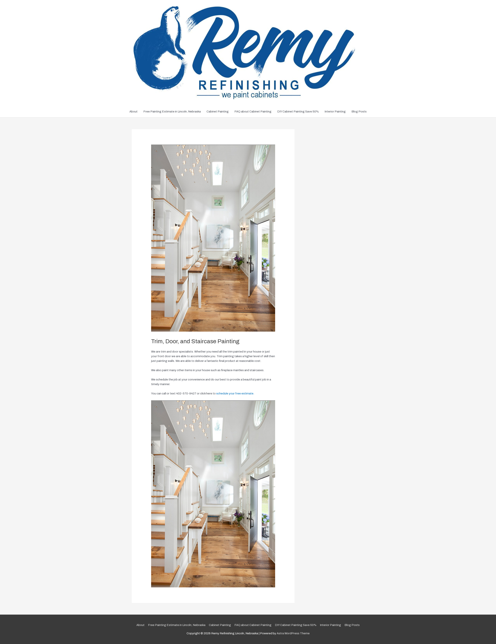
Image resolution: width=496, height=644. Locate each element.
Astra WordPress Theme (293, 633)
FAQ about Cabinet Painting (252, 111)
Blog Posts (359, 111)
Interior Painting (335, 111)
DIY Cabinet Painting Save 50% (298, 111)
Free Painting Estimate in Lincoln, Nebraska (172, 111)
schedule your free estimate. (235, 393)
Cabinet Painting (218, 111)
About (133, 111)
